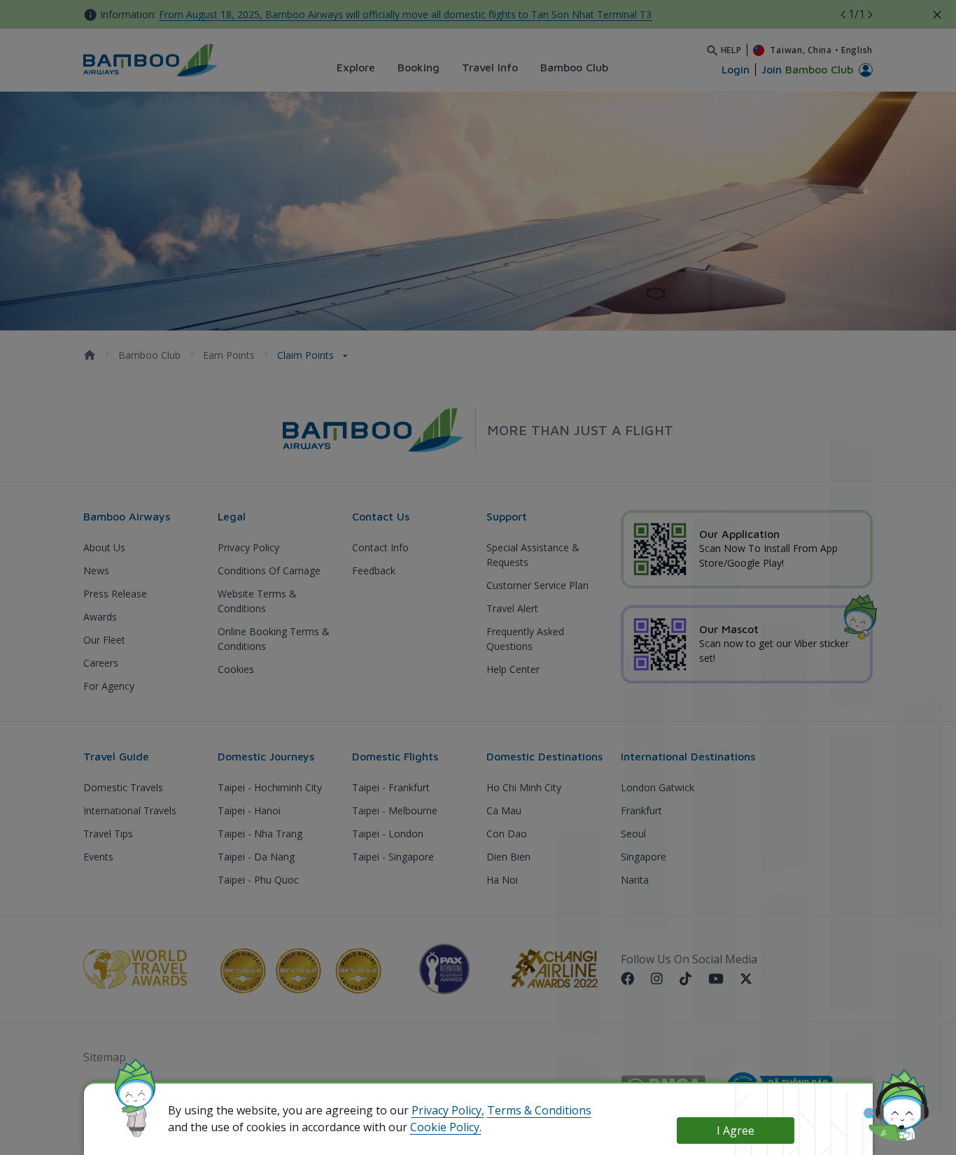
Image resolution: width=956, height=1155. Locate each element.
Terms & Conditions (539, 1110)
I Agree (735, 1130)
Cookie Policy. (445, 1127)
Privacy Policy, (448, 1110)
